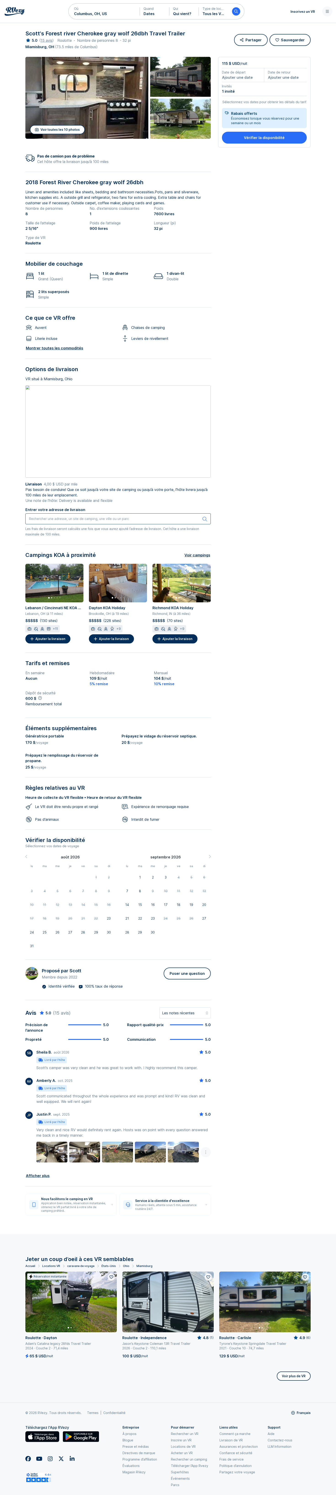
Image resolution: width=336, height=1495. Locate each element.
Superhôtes (180, 1472)
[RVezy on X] (61, 1458)
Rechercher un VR (184, 1434)
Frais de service (231, 1459)
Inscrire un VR (181, 1440)
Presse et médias (136, 1446)
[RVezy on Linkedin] (72, 1458)
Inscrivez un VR (303, 11)
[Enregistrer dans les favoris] (111, 1277)
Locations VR (51, 1266)
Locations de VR (183, 1446)
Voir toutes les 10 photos (60, 129)
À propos (129, 1434)
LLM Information (279, 1446)
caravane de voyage (80, 1266)
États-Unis (108, 1266)
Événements (180, 1478)
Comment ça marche (235, 1434)
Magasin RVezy (134, 1472)
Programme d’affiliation (140, 1459)
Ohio (126, 1266)
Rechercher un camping (189, 1459)
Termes (93, 1413)
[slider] (31, 40)
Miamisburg (144, 1266)
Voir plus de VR (294, 1376)
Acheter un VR (182, 1453)
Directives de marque (139, 1453)
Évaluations (131, 1466)
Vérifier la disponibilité (264, 137)
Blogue (128, 1440)
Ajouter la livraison (50, 639)
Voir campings (197, 555)
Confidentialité (114, 1413)
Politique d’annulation (235, 1466)
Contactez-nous (280, 1440)
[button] (104, 11)
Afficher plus (38, 1175)
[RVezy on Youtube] (39, 1458)
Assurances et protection (238, 1446)
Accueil (30, 1266)
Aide (271, 1434)
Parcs (175, 1485)
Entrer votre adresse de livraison (55, 509)
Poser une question (187, 973)
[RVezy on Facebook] (28, 1458)
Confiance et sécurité (235, 1453)
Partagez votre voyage (237, 1472)
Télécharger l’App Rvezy (189, 1466)
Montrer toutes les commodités (54, 348)
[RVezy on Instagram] (50, 1458)
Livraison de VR (231, 1440)
